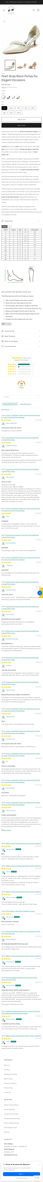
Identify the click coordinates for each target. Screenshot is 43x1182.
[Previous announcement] (4, 2)
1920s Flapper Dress (10, 1127)
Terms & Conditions (10, 1083)
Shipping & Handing (10, 1074)
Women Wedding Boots (11, 1123)
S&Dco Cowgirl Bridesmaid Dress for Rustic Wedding (23, 843)
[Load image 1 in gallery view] (10, 65)
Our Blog (7, 1070)
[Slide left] (2, 66)
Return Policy (8, 1079)
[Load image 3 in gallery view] (21, 65)
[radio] (4, 97)
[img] (22, 358)
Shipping (4, 87)
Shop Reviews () (26, 404)
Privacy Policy (8, 1088)
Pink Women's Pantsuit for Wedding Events (20, 911)
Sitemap (6, 1132)
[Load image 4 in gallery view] (33, 65)
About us (7, 1065)
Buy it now (21, 125)
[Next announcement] (39, 2)
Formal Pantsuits (9, 1109)
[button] (4, 10)
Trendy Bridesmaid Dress (12, 1118)
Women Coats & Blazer (11, 1105)
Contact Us (7, 1092)
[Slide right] (41, 66)
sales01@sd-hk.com (10, 1154)
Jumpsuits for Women (11, 1114)
